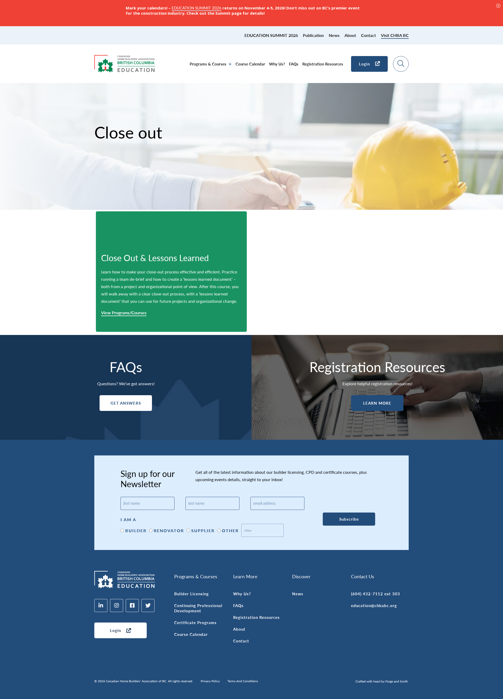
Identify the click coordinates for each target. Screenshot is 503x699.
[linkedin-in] (101, 606)
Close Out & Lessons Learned (155, 258)
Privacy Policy (210, 681)
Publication (313, 35)
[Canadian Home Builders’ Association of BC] (124, 70)
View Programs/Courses (123, 313)
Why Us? (277, 64)
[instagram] (116, 606)
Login (364, 64)
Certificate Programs (195, 622)
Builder (135, 530)
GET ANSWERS (126, 403)
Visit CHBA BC (395, 35)
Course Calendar (250, 64)
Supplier (203, 530)
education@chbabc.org (374, 605)
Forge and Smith (396, 681)
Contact (368, 35)
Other (230, 530)
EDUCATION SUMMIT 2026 (271, 35)
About (350, 35)
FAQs (293, 64)
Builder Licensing (191, 593)
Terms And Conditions (242, 681)
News (334, 35)
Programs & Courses (208, 64)
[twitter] (148, 606)
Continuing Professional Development (198, 608)
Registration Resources (322, 64)
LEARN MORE (377, 403)
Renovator (169, 530)
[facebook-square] (132, 606)
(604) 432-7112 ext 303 (375, 593)
